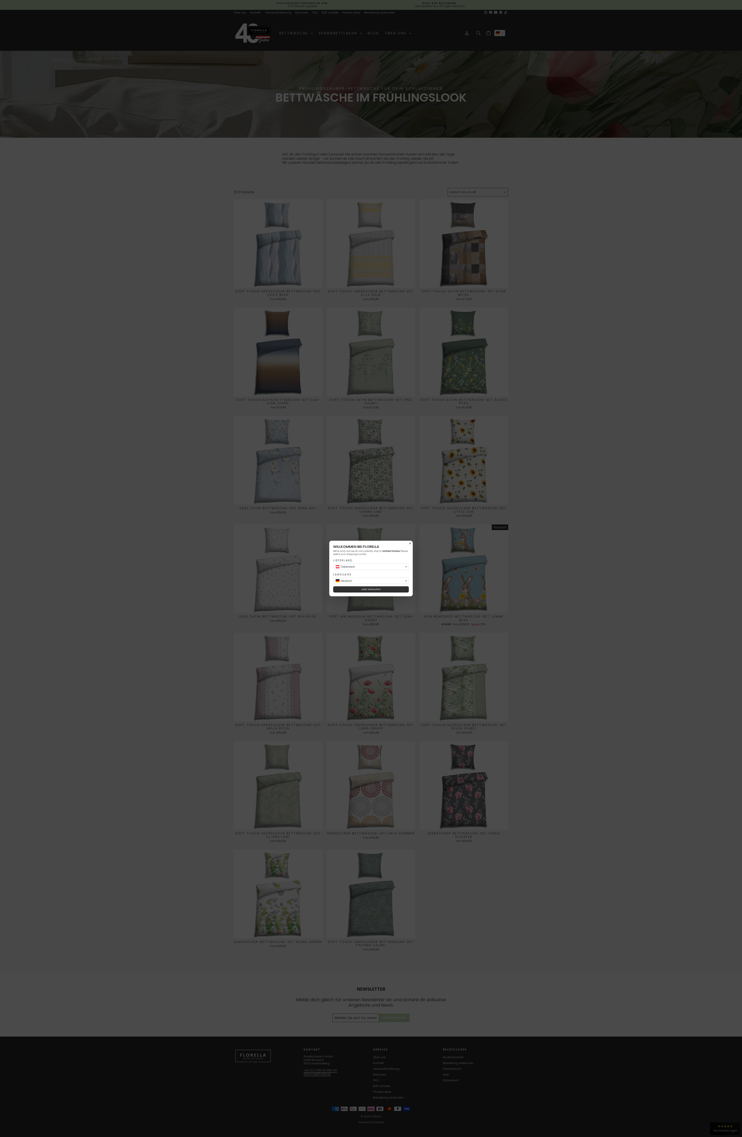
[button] (371, 567)
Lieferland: (343, 560)
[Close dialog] (410, 543)
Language (342, 574)
